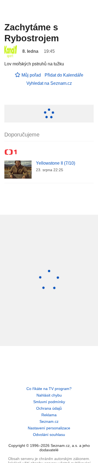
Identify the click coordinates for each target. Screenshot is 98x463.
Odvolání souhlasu (49, 434)
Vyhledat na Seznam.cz (49, 83)
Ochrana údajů (49, 408)
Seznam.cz (49, 421)
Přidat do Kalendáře (64, 75)
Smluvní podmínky (49, 402)
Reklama (49, 415)
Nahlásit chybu (49, 395)
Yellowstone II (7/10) (55, 163)
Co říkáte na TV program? (49, 388)
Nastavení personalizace (49, 428)
